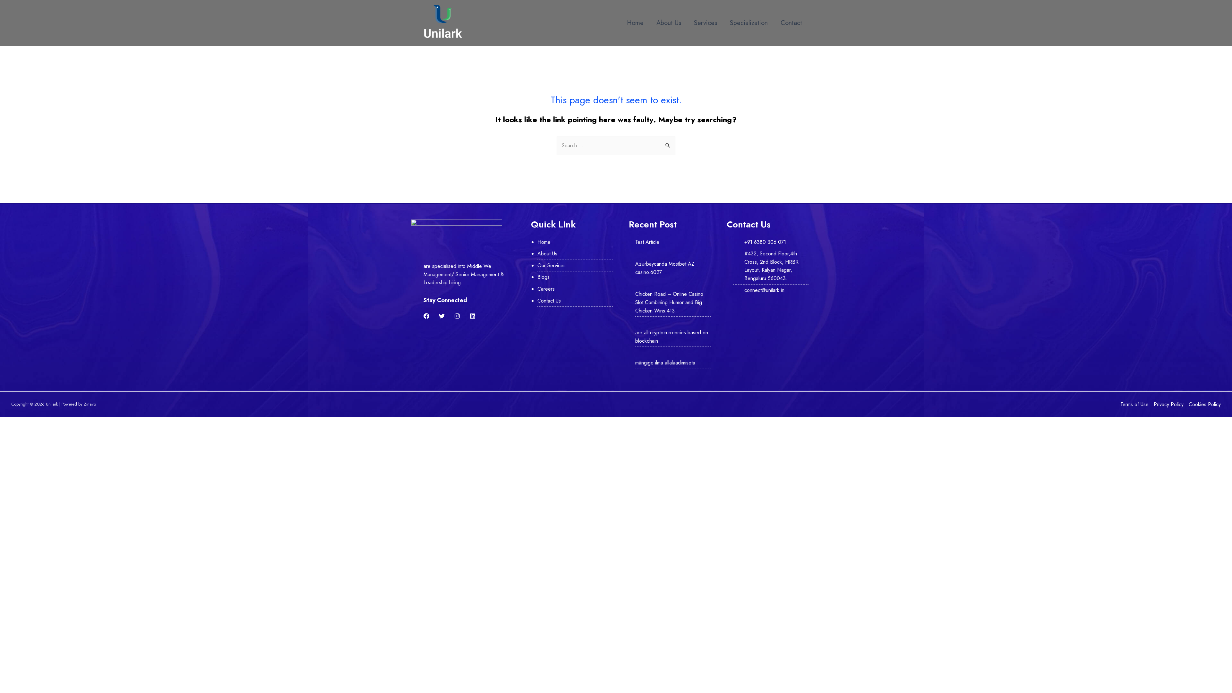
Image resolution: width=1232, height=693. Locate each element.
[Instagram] (457, 316)
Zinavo (90, 404)
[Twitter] (442, 316)
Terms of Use (1134, 404)
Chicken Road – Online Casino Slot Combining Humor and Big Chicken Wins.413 (669, 302)
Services (705, 23)
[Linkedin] (472, 316)
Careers (546, 289)
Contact (791, 23)
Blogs (543, 277)
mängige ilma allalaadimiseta (665, 362)
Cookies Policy (1205, 404)
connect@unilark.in (764, 290)
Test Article (647, 242)
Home (635, 23)
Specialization (749, 23)
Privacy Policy (1169, 404)
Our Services (551, 265)
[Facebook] (426, 316)
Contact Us (549, 300)
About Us (668, 23)
